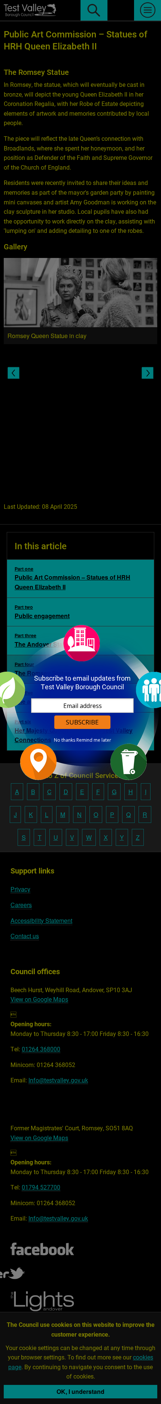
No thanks (64, 740)
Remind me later (93, 740)
